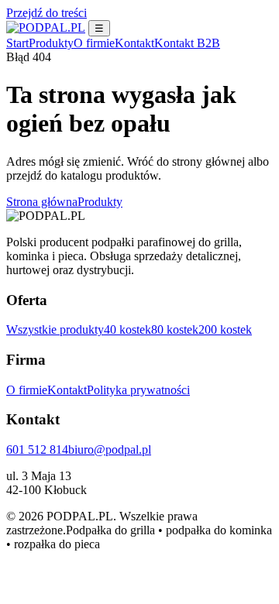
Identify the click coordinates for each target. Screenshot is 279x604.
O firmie (94, 43)
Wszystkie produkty (55, 329)
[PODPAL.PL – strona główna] (45, 27)
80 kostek (174, 329)
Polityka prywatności (138, 389)
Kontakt (134, 43)
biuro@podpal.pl (109, 449)
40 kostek (127, 329)
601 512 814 (37, 449)
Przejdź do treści (46, 12)
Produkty (51, 43)
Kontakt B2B (187, 43)
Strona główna (42, 201)
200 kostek (225, 329)
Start (17, 43)
